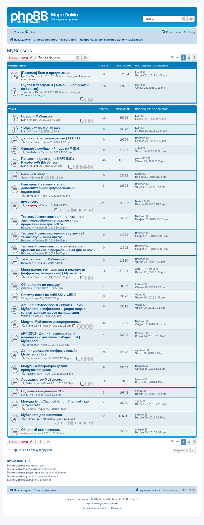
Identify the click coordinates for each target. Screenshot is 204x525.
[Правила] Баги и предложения (46, 73)
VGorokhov (33, 383)
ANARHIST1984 (145, 269)
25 (90, 209)
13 (90, 423)
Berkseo (31, 142)
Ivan (23, 119)
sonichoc (26, 92)
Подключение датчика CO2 (42, 391)
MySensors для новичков (41, 415)
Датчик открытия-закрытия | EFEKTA (51, 138)
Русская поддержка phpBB (102, 503)
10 (74, 423)
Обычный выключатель (40, 430)
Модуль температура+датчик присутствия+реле (44, 368)
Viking (24, 298)
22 (74, 209)
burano (139, 379)
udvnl (138, 84)
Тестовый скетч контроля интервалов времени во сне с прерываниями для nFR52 (57, 248)
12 (85, 423)
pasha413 (141, 158)
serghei (139, 414)
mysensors (29, 201)
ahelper (139, 429)
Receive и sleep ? (34, 174)
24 (85, 209)
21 (69, 209)
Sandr (24, 177)
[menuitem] (30, 32)
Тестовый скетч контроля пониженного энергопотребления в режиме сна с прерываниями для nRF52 (53, 220)
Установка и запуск (33, 95)
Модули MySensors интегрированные (51, 322)
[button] (194, 57)
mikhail (25, 433)
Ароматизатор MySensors (41, 379)
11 (80, 423)
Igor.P (24, 76)
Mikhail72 (140, 201)
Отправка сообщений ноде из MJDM (50, 148)
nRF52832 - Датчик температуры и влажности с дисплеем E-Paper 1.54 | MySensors (50, 337)
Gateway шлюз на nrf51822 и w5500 (48, 295)
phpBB (94, 499)
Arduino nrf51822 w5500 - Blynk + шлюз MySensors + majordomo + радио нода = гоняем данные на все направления (53, 308)
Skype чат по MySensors (40, 128)
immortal (31, 325)
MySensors (19, 50)
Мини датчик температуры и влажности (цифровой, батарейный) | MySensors (53, 271)
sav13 (25, 394)
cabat (138, 148)
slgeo (138, 401)
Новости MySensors (37, 116)
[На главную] (29, 16)
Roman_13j (33, 418)
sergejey (31, 205)
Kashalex (32, 152)
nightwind (140, 350)
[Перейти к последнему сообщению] (144, 72)
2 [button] (189, 57)
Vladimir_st (33, 373)
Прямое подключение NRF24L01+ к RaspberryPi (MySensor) (49, 160)
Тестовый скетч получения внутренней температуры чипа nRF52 (52, 235)
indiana (25, 288)
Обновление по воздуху (40, 285)
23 (80, 209)
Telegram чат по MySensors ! (44, 259)
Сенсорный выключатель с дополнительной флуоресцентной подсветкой (48, 188)
